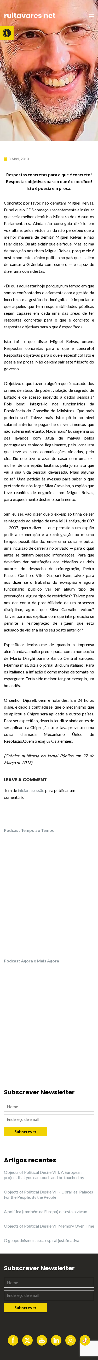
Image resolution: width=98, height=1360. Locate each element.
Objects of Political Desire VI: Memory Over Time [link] (49, 1225)
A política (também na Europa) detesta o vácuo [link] (45, 1211)
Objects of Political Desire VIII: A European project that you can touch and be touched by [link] (44, 1175)
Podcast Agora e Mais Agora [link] (31, 960)
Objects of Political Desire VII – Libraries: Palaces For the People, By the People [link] (48, 1194)
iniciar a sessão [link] (31, 790)
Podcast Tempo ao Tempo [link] (29, 830)
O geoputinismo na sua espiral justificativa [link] (41, 1240)
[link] (7, 33)
